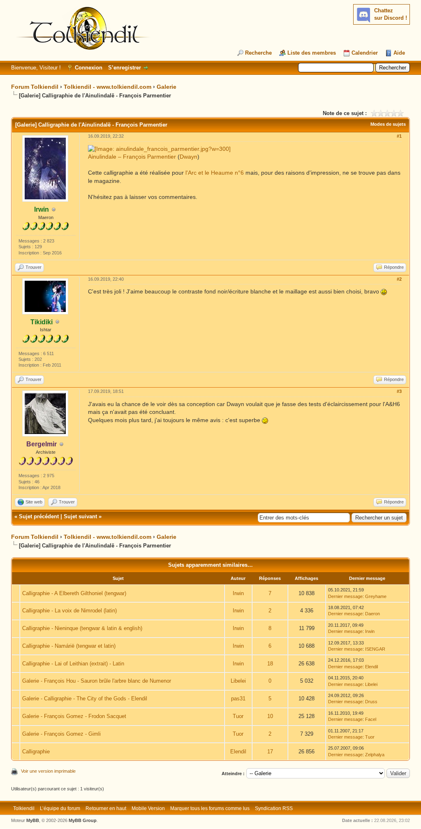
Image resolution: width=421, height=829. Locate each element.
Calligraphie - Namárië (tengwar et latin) (69, 646)
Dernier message (345, 596)
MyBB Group (83, 820)
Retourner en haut (106, 808)
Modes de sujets (388, 124)
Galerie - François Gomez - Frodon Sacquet (74, 716)
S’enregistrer (124, 68)
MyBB (32, 820)
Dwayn (188, 156)
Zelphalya (374, 754)
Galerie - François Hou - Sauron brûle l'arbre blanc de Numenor (96, 681)
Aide (399, 53)
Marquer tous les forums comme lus (210, 808)
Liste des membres (311, 53)
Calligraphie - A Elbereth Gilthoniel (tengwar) (74, 593)
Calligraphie (36, 751)
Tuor (238, 716)
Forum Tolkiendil (34, 86)
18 (270, 663)
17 (270, 751)
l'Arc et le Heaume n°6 (214, 172)
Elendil (371, 666)
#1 (399, 136)
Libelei (238, 681)
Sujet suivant (80, 516)
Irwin (238, 593)
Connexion (88, 68)
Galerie (166, 86)
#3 (399, 391)
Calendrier (365, 53)
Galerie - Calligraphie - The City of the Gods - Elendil (84, 698)
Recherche (258, 53)
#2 (399, 279)
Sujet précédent (39, 516)
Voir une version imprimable (48, 771)
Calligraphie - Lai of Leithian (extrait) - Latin (73, 663)
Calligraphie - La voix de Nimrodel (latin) (69, 610)
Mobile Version (148, 808)
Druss (371, 701)
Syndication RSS (274, 808)
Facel (370, 719)
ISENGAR (375, 649)
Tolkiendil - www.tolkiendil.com (107, 86)
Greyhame (375, 596)
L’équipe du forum (60, 808)
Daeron (372, 613)
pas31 (238, 698)
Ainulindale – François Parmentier (132, 156)
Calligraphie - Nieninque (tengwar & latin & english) (82, 628)
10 (270, 716)
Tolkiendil (24, 808)
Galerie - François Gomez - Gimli (61, 734)
